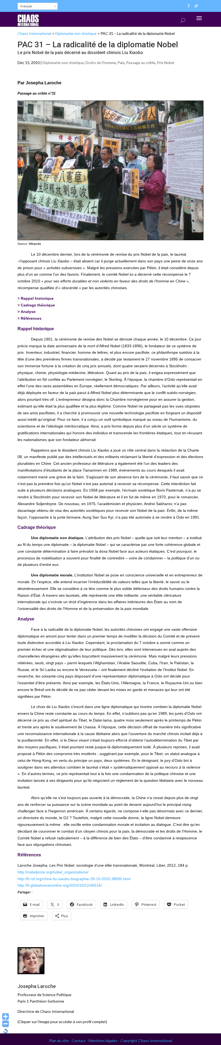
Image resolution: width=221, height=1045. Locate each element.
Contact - (80, 1040)
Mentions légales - (104, 1040)
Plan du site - (60, 1040)
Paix (121, 62)
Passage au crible (140, 62)
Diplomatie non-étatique (75, 33)
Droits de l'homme (100, 62)
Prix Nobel (165, 62)
